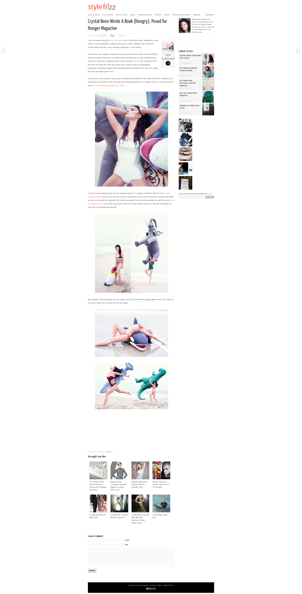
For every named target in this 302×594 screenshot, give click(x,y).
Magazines (109, 452)
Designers (210, 15)
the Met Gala (115, 40)
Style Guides (108, 15)
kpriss (104, 35)
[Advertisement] (131, 430)
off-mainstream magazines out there (108, 85)
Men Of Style (121, 15)
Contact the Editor (149, 585)
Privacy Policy (169, 585)
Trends (158, 15)
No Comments (187, 63)
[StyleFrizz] (102, 12)
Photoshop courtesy (181, 15)
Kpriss (210, 194)
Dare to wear (94, 15)
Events (167, 15)
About (160, 585)
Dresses (196, 15)
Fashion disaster (145, 15)
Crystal (136, 61)
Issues (132, 15)
